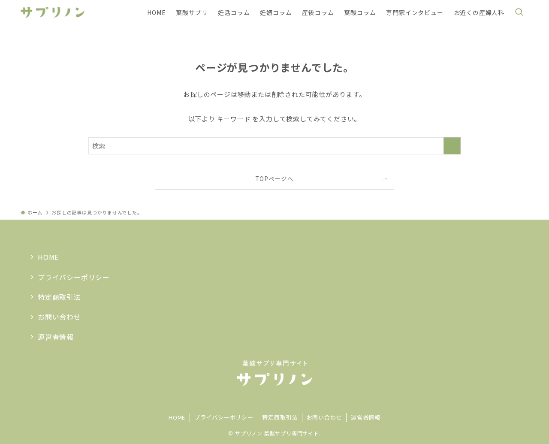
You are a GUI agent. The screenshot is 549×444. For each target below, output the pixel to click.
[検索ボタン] (519, 12)
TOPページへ (274, 178)
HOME (48, 257)
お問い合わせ (59, 316)
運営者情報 (56, 337)
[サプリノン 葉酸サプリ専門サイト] (52, 12)
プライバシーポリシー (74, 277)
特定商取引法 (59, 297)
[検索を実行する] (452, 145)
